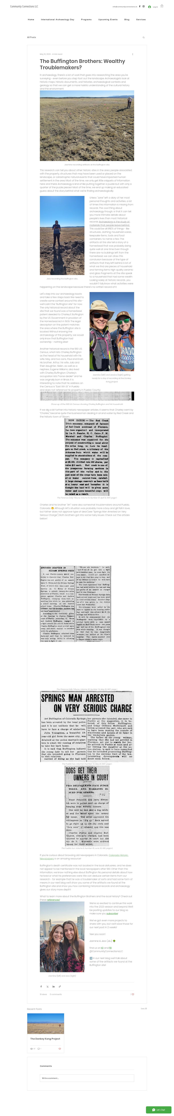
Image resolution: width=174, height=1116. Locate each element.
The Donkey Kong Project (45, 1038)
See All (144, 1008)
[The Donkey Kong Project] (45, 1023)
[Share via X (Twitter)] (47, 986)
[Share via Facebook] (41, 986)
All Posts (31, 37)
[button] (162, 6)
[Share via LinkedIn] (53, 986)
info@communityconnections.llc (125, 7)
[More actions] (132, 54)
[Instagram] (143, 6)
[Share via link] (60, 986)
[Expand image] (57, 604)
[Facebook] (139, 6)
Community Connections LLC (24, 6)
